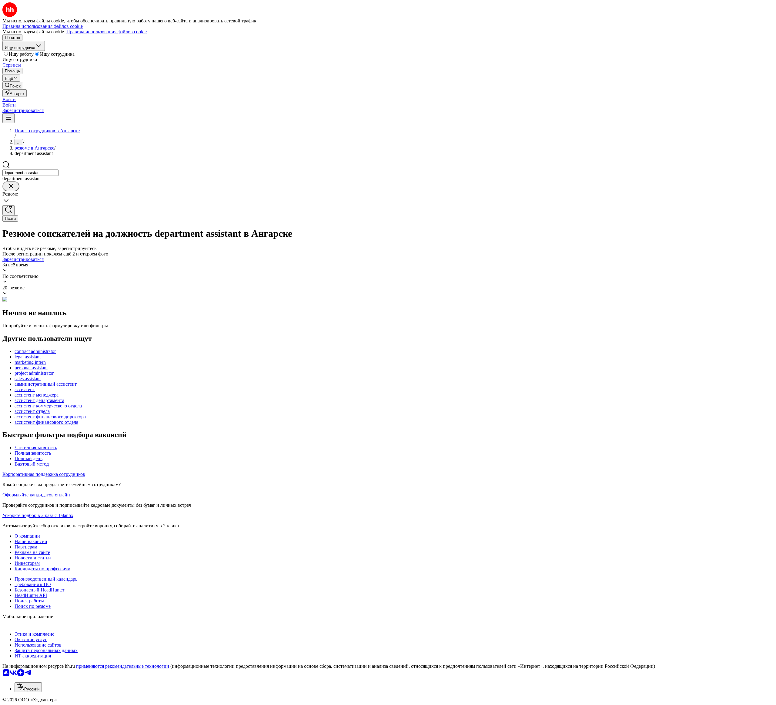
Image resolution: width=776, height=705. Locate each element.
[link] (12, 85)
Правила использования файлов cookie (106, 31)
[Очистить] (10, 186)
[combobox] (30, 173)
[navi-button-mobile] (8, 118)
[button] (9, 99)
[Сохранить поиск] (8, 210)
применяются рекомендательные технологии (122, 666)
